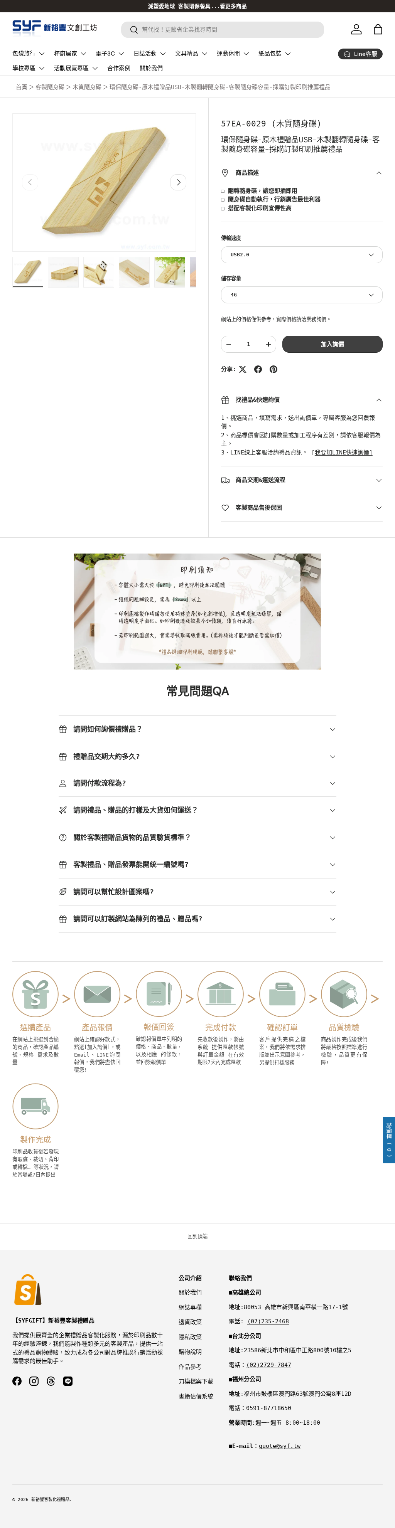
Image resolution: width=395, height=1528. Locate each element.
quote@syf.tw (279, 1445)
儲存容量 (231, 278)
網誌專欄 (190, 1307)
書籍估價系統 (196, 1396)
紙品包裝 (270, 53)
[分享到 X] (242, 369)
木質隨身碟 (87, 87)
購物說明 (190, 1351)
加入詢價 (332, 344)
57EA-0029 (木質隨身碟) (271, 123)
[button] (378, 29)
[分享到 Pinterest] (273, 369)
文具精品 (186, 53)
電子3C (105, 53)
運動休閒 (228, 53)
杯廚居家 (65, 53)
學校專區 (23, 68)
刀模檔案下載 (196, 1381)
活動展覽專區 (71, 68)
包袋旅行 (23, 53)
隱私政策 (190, 1337)
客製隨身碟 (49, 87)
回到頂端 (197, 1236)
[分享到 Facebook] (258, 369)
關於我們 (151, 68)
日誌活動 (145, 53)
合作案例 (118, 68)
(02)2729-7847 (268, 1364)
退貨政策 (190, 1322)
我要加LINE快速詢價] (344, 452)
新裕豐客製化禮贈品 (50, 1499)
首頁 (21, 87)
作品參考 (190, 1366)
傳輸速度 (231, 238)
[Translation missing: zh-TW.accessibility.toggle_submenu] (41, 53)
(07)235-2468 (268, 1321)
